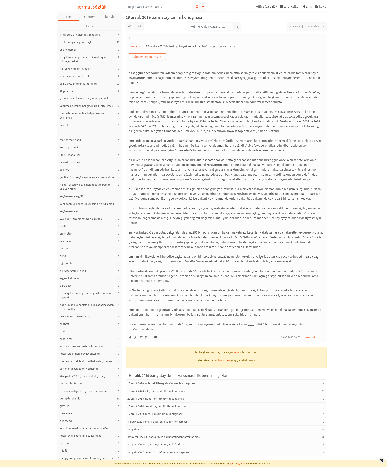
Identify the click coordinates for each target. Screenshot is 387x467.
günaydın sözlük (70, 398)
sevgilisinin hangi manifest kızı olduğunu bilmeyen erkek (84, 59)
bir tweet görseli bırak (73, 271)
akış (68, 16)
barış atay (135, 46)
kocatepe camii (69, 147)
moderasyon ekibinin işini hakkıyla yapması (86, 361)
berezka (64, 443)
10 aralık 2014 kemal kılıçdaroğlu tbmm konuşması (157, 406)
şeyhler (64, 406)
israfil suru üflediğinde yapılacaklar (81, 34)
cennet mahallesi (70, 162)
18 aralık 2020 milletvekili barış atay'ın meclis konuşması (161, 383)
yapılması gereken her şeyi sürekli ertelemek (86, 106)
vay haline (66, 241)
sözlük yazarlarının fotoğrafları (78, 83)
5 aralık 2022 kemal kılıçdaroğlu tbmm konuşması (157, 421)
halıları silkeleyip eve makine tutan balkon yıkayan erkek (85, 187)
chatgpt (64, 324)
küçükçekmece (69, 211)
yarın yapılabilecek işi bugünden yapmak (84, 98)
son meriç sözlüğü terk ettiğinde (79, 368)
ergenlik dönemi (69, 278)
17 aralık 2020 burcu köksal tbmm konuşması (154, 414)
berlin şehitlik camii (71, 383)
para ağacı (66, 285)
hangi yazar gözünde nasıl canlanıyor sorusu (86, 458)
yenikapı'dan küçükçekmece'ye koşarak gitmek (88, 177)
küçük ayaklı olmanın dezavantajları (81, 435)
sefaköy (64, 170)
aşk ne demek (68, 49)
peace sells (69, 91)
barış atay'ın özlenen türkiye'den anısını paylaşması (158, 452)
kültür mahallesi (70, 155)
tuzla (63, 256)
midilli (63, 450)
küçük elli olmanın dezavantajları (80, 353)
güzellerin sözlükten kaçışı (75, 316)
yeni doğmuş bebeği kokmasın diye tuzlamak (87, 204)
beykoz (64, 226)
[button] (267, 7)
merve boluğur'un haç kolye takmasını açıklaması (83, 115)
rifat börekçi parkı (70, 140)
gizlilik (241, 463)
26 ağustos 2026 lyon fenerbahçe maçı (82, 376)
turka (63, 132)
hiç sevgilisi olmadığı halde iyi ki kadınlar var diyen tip (86, 295)
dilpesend (66, 421)
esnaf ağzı (66, 339)
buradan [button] (224, 360)
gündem (89, 16)
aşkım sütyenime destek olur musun (82, 346)
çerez (232, 463)
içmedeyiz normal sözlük (75, 76)
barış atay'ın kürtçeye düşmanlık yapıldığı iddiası (156, 444)
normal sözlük (91, 7)
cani (62, 331)
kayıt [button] (236, 352)
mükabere (66, 413)
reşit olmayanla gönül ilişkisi (77, 42)
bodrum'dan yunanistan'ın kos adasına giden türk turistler (87, 307)
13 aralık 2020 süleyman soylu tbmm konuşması (156, 391)
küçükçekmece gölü (72, 196)
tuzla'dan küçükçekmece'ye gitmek (81, 218)
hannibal (309, 337)
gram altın (66, 233)
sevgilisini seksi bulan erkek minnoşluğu (84, 428)
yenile (91, 26)
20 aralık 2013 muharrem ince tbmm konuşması (155, 398)
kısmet (64, 125)
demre (64, 248)
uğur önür (66, 263)
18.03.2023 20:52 (290, 337)
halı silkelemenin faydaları (75, 68)
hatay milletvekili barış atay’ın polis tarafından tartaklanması (163, 437)
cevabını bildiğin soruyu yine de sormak (83, 391)
